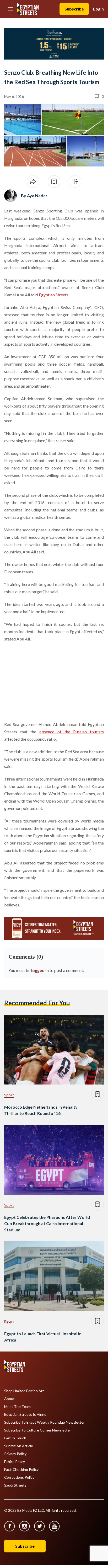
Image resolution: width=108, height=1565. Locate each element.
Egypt (9, 1321)
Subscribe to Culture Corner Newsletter (37, 1430)
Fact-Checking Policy (21, 1469)
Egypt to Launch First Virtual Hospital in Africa (43, 1336)
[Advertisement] (44, 680)
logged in (40, 970)
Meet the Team (17, 1406)
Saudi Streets (15, 1485)
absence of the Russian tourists (71, 731)
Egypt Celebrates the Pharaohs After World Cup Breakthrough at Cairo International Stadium (47, 1223)
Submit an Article (18, 1446)
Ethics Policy (14, 1462)
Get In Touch (15, 1438)
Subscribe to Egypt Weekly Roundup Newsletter (44, 1422)
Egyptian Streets (53, 294)
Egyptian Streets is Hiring (25, 1414)
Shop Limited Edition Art (24, 1391)
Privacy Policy (15, 1454)
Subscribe (74, 8)
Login (98, 8)
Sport (9, 1095)
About (9, 1399)
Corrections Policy (19, 1477)
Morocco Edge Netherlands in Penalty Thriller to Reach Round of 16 (41, 1110)
